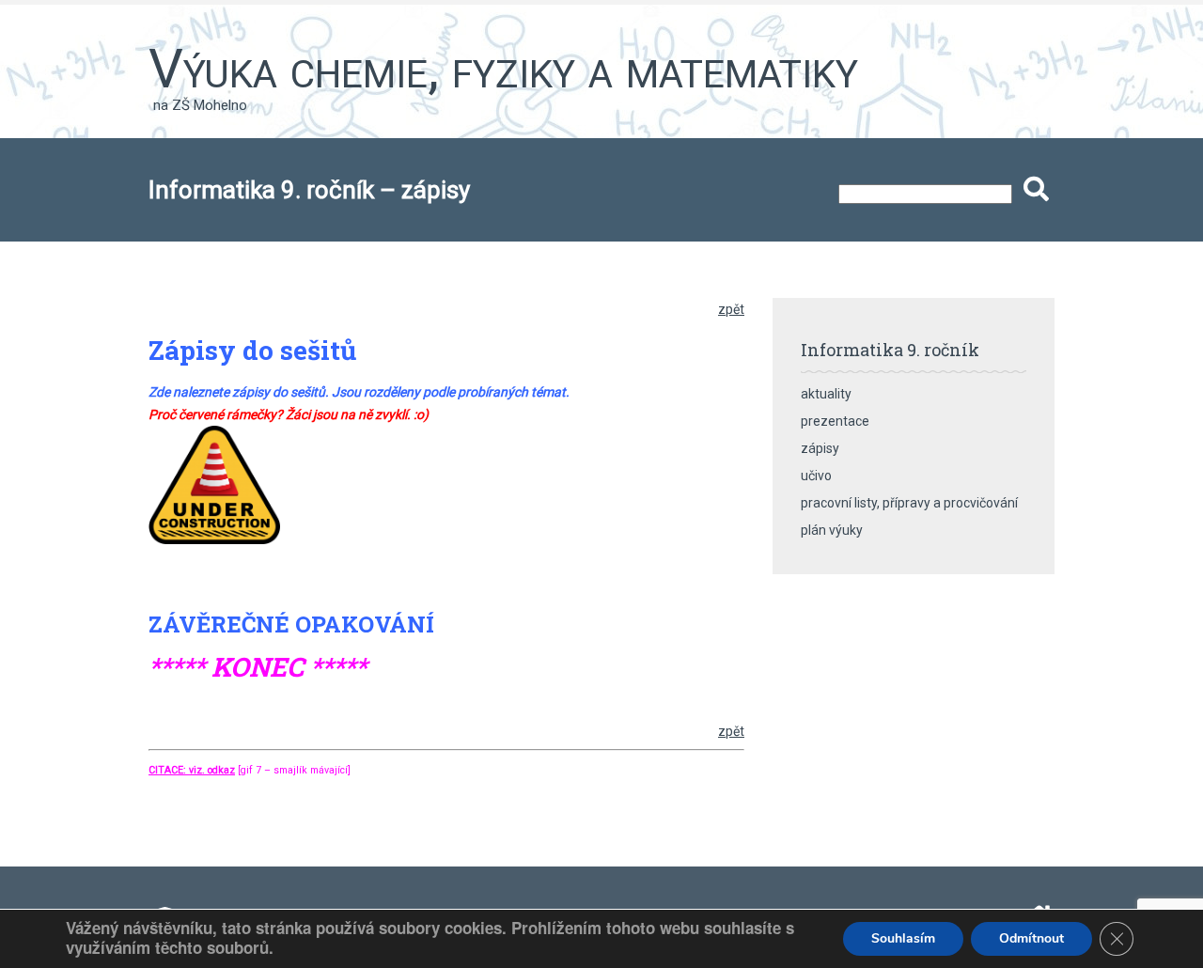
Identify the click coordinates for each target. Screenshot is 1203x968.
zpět (731, 309)
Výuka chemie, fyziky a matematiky (503, 69)
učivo (816, 475)
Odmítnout (1031, 938)
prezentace (835, 421)
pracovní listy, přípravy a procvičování (909, 502)
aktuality (826, 393)
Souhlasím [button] (903, 938)
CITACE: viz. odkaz (191, 770)
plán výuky (832, 530)
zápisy (820, 448)
